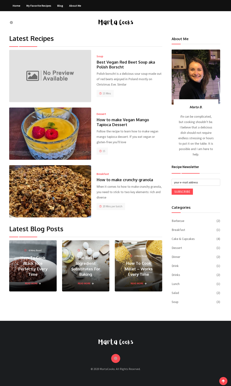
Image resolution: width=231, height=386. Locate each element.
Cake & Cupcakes (183, 239)
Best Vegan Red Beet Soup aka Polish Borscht (126, 64)
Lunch (176, 284)
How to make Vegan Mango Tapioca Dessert (123, 122)
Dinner (176, 257)
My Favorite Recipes (38, 5)
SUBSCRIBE (182, 191)
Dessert (101, 114)
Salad (175, 293)
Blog (60, 5)
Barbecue (178, 221)
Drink (175, 266)
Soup (100, 56)
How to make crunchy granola (125, 179)
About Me (75, 5)
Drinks (176, 275)
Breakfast (103, 174)
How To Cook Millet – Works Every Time (139, 269)
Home (16, 5)
